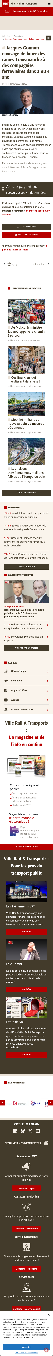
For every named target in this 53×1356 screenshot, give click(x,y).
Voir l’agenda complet (26, 648)
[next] (50, 1103)
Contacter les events (26, 1269)
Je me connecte (29, 227)
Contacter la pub (26, 1189)
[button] (48, 1314)
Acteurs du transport (22, 710)
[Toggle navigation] (49, 3)
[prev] (2, 1103)
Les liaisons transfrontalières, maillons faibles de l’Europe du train (26, 472)
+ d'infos (26, 932)
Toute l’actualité (26, 567)
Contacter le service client (26, 1309)
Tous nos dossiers (26, 493)
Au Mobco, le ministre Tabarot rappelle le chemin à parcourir (26, 331)
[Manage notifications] (46, 1350)
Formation (16, 681)
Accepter (26, 1346)
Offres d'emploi (19, 671)
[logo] (26, 1103)
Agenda (15, 700)
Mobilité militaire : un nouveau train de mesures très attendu (26, 423)
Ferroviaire (18, 36)
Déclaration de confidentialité (26, 1352)
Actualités (6, 36)
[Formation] (47, 681)
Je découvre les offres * (28, 235)
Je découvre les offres (26, 847)
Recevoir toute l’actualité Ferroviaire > (30, 12)
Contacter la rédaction (26, 1229)
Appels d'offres (19, 690)
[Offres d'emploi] (47, 671)
